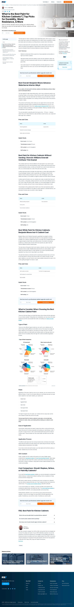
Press (27, 585)
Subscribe (5, 583)
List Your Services (65, 583)
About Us (27, 583)
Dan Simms (11, 7)
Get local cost (19, 32)
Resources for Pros (65, 585)
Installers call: (40, 585)
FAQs (27, 587)
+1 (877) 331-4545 (41, 591)
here (63, 52)
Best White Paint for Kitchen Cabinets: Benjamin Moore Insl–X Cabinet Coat (9, 51)
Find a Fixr (64, 67)
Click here (65, 53)
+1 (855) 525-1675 (41, 587)
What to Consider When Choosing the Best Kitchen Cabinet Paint (9, 55)
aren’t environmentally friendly (42, 458)
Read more (20, 541)
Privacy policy (20, 602)
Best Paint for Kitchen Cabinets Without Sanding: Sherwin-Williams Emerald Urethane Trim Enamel (9, 46)
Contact (39, 583)
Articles (52, 1)
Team (27, 589)
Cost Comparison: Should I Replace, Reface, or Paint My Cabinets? (8, 58)
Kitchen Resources (53, 591)
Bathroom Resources (54, 593)
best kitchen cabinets (29, 474)
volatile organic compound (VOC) (41, 106)
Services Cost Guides (54, 587)
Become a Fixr (68, 1)
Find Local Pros (46, 75)
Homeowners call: (41, 589)
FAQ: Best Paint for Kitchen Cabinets (8, 63)
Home (3, 4)
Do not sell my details (34, 602)
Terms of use (26, 602)
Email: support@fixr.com (42, 593)
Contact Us (59, 1)
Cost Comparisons (53, 589)
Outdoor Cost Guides (54, 585)
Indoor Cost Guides (53, 583)
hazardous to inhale (30, 458)
